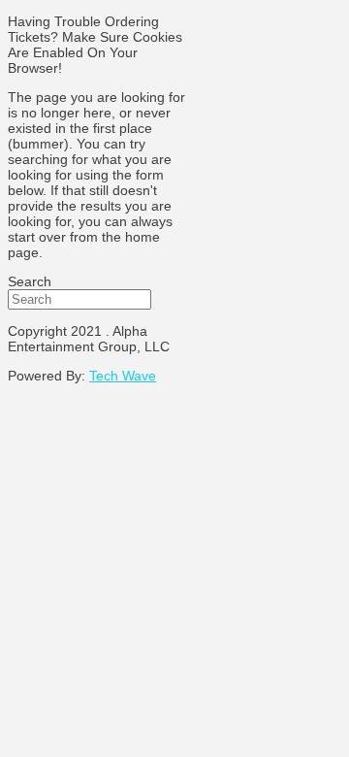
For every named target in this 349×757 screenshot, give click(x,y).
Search (29, 281)
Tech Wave (122, 375)
